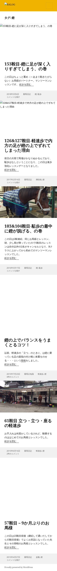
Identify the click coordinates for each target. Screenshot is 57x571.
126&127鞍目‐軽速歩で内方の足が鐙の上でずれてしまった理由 (28, 145)
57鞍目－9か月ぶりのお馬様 (26, 525)
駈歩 (39, 94)
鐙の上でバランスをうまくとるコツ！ (27, 342)
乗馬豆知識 (29, 374)
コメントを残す (13, 97)
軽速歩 (41, 374)
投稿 (23, 360)
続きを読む (26, 84)
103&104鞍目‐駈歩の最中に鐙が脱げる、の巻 (28, 228)
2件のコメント (13, 453)
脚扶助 (39, 179)
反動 (38, 557)
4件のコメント (13, 376)
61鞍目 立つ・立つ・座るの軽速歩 (28, 423)
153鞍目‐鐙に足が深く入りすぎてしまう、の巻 (27, 66)
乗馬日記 (27, 94)
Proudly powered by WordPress (18, 567)
